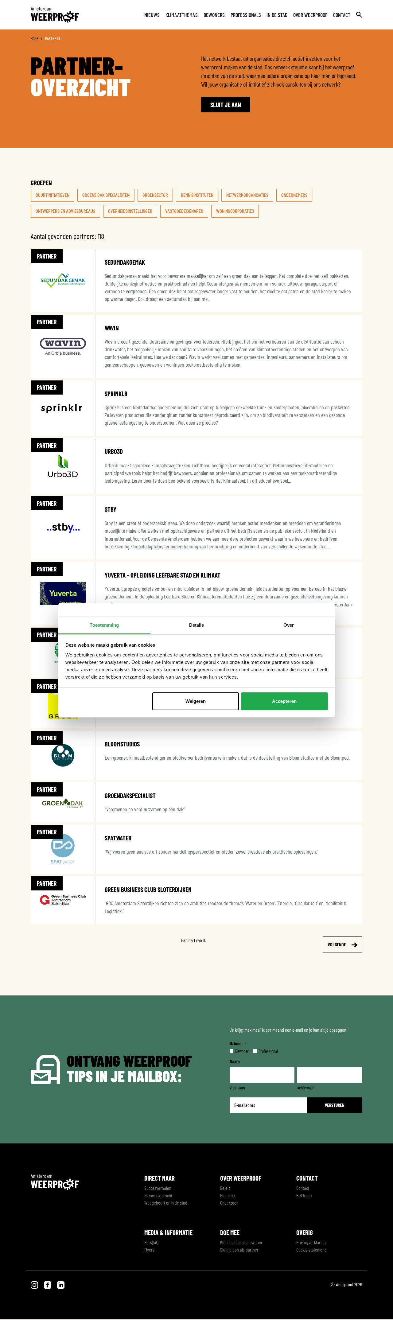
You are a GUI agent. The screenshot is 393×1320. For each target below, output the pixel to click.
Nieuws (152, 14)
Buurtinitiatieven (52, 195)
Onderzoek (229, 1202)
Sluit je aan (225, 104)
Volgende (337, 944)
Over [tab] (288, 625)
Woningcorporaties (235, 211)
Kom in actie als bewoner (241, 1242)
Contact (341, 14)
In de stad (277, 14)
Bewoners (214, 14)
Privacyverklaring (311, 1242)
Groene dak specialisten (106, 195)
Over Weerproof (310, 14)
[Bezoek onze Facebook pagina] (48, 1284)
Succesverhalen (157, 1188)
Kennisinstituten (197, 195)
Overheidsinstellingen (130, 211)
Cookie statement (311, 1249)
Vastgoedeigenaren (184, 211)
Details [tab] (196, 625)
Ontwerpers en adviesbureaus (65, 211)
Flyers (149, 1249)
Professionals (246, 14)
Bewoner (237, 1051)
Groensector (155, 195)
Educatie (227, 1195)
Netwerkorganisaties (247, 195)
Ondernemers (294, 195)
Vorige (53, 944)
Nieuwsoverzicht (158, 1195)
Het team (304, 1195)
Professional (263, 1051)
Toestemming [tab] (104, 625)
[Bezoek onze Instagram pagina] (35, 1284)
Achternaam (306, 1087)
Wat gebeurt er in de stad (165, 1202)
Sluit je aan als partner (239, 1249)
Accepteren (284, 701)
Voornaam (237, 1087)
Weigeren (195, 701)
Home (34, 38)
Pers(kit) (151, 1242)
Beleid (225, 1188)
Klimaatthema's (181, 14)
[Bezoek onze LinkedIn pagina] (60, 1284)
